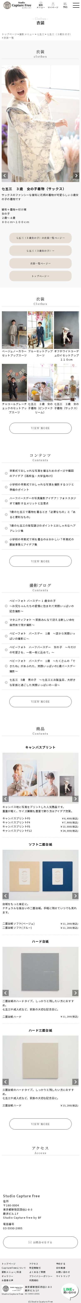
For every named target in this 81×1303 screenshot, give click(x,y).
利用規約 (34, 1280)
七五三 (41, 34)
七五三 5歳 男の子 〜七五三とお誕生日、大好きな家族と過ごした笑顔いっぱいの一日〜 (43, 682)
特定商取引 (35, 1267)
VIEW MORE (40, 428)
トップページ (9, 34)
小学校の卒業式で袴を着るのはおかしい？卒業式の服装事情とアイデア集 (42, 541)
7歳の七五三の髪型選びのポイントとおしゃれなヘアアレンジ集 (43, 528)
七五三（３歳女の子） (59, 34)
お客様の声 (7, 1280)
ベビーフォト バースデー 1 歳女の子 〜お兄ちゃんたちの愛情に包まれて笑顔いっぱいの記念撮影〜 (42, 606)
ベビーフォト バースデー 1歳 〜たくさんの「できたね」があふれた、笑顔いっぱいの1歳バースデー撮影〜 (43, 666)
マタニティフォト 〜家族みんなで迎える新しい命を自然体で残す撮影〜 (42, 622)
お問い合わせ (63, 1271)
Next (76, 175)
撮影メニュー (41, 6)
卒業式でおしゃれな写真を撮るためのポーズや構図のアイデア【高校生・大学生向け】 (42, 473)
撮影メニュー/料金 (11, 1271)
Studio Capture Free (12, 1294)
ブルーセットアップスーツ (40, 353)
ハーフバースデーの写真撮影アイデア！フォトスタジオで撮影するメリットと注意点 (43, 500)
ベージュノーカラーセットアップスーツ (14, 353)
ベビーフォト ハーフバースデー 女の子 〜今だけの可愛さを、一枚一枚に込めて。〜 (43, 649)
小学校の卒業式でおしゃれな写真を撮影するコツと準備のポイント (42, 487)
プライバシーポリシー (41, 1276)
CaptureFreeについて (14, 1267)
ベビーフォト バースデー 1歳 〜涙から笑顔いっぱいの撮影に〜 (42, 636)
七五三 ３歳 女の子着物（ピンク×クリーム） (40, 408)
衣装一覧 (9, 37)
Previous (5, 175)
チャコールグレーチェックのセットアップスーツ (14, 408)
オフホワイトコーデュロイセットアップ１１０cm (66, 355)
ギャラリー (7, 1276)
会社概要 (60, 1267)
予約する (60, 1263)
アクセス (33, 1263)
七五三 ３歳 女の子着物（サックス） (66, 406)
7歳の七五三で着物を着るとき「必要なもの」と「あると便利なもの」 (43, 514)
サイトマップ (63, 1276)
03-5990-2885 (12, 1228)
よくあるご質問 (37, 1271)
